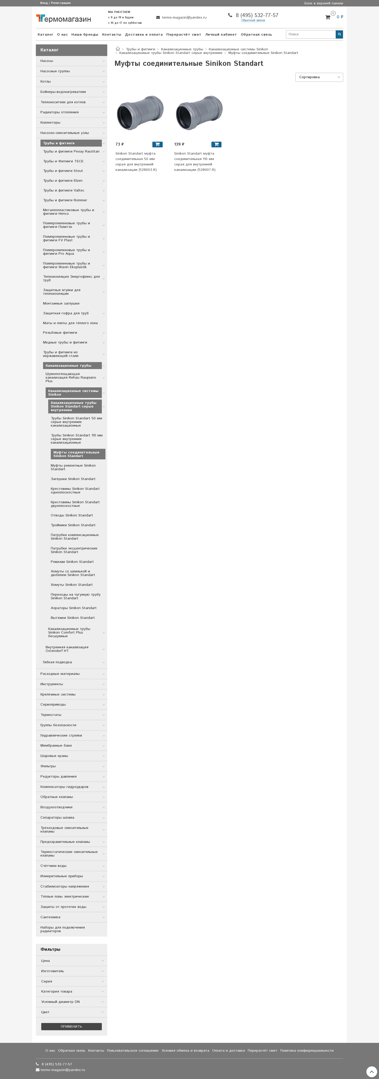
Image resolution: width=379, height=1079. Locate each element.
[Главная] (118, 49)
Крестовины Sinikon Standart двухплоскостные (75, 504)
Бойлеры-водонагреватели (63, 91)
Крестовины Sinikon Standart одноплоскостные (75, 490)
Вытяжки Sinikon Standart (73, 617)
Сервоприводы (53, 704)
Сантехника (50, 917)
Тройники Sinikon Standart (73, 525)
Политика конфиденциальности (307, 1050)
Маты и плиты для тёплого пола (70, 323)
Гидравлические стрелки (61, 735)
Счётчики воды (53, 865)
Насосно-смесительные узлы (64, 132)
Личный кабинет (221, 34)
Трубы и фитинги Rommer (65, 200)
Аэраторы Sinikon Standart (74, 608)
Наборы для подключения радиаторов (62, 929)
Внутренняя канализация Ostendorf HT (67, 649)
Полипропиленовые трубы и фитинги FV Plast (66, 238)
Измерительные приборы (61, 876)
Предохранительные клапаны (65, 841)
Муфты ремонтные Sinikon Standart (73, 467)
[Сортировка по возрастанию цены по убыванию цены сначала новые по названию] (319, 77)
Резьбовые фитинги (60, 332)
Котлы (45, 81)
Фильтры (48, 766)
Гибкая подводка (57, 662)
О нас (62, 34)
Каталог (45, 34)
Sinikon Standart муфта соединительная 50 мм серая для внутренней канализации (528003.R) (136, 161)
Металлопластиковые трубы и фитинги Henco (68, 211)
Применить (71, 1026)
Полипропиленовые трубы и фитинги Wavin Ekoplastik (66, 265)
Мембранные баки (56, 745)
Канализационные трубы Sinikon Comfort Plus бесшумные (69, 632)
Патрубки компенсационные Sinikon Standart (75, 536)
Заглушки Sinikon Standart (73, 479)
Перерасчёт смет (184, 34)
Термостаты (50, 714)
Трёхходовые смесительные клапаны (64, 829)
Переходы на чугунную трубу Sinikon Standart (76, 596)
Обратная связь (256, 34)
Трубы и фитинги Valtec (63, 190)
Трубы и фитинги (140, 49)
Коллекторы (50, 122)
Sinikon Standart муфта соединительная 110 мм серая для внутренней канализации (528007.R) (195, 161)
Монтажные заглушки (61, 303)
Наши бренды (84, 34)
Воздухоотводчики (56, 807)
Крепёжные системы (58, 694)
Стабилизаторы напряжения (64, 886)
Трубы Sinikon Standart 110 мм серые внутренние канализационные (77, 439)
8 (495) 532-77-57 (256, 15)
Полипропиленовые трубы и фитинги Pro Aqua (66, 251)
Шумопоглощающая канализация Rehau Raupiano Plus (71, 377)
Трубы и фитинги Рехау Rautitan (71, 151)
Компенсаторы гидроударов (64, 786)
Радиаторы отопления (59, 112)
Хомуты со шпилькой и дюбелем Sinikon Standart (73, 573)
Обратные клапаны (56, 797)
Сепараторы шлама (57, 817)
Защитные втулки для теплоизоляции (61, 291)
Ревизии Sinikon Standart (72, 561)
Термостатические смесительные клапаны (69, 853)
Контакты (111, 34)
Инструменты (51, 684)
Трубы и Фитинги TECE (63, 161)
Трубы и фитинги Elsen (63, 180)
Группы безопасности (58, 725)
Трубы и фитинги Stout (63, 170)
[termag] (63, 17)
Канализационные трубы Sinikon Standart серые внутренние (171, 52)
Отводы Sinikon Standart (72, 515)
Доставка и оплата (144, 34)
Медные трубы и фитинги (65, 342)
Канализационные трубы (182, 49)
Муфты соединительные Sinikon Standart (76, 454)
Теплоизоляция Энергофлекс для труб (71, 278)
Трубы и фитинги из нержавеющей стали (60, 354)
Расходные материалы (60, 673)
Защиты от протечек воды (63, 906)
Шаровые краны (54, 755)
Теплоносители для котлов (63, 102)
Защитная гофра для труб (66, 313)
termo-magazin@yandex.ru (184, 17)
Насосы (46, 60)
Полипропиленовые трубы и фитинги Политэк (66, 225)
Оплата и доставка (228, 1050)
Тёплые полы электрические (64, 896)
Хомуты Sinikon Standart (72, 584)
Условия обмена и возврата (185, 1050)
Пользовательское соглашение (133, 1050)
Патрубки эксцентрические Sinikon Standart (74, 550)
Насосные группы (55, 71)
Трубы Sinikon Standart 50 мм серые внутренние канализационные (76, 422)
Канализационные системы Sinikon (238, 49)
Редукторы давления (58, 776)
